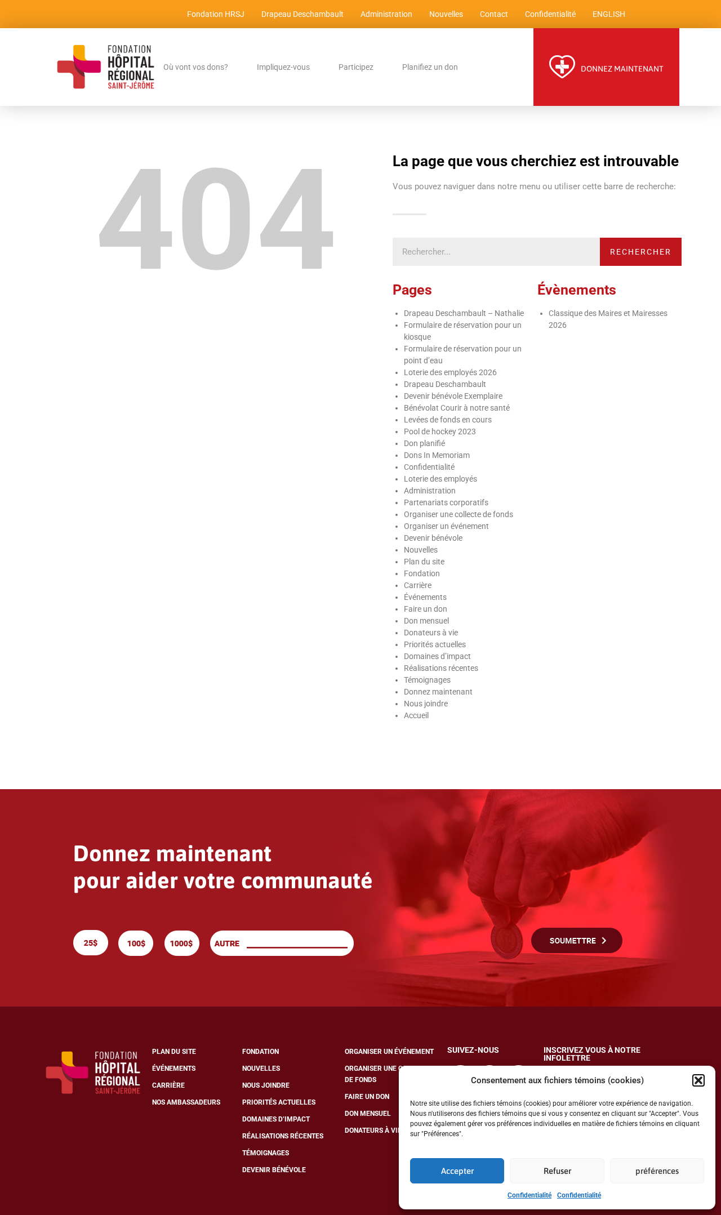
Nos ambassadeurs (186, 1102)
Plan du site (424, 561)
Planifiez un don (430, 67)
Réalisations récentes (441, 668)
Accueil (416, 715)
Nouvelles (446, 14)
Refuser (557, 1171)
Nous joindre (426, 703)
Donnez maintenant (438, 691)
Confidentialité (529, 1195)
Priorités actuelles (435, 644)
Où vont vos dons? (195, 67)
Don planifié (424, 443)
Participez (356, 67)
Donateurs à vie (431, 632)
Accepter (457, 1171)
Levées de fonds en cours (448, 419)
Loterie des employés (440, 478)
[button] (698, 1080)
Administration (386, 14)
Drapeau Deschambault (302, 14)
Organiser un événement (446, 526)
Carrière (417, 585)
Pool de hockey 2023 (440, 431)
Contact (494, 14)
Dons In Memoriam (437, 455)
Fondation (422, 573)
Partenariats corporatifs (446, 502)
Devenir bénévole (433, 537)
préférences (657, 1171)
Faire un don (425, 608)
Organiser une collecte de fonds (458, 514)
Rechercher (640, 251)
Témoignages (427, 679)
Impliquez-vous (283, 67)
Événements (425, 597)
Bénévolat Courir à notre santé (457, 407)
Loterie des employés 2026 (450, 372)
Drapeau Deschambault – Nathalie (464, 313)
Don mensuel (426, 620)
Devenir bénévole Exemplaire (453, 395)
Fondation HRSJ (215, 14)
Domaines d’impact (437, 656)
